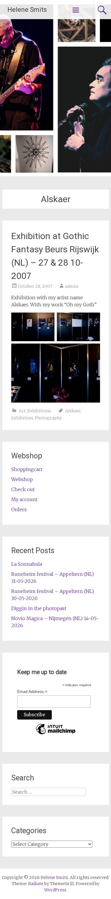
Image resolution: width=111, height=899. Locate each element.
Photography (48, 418)
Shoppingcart (26, 469)
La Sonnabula (26, 564)
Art (22, 410)
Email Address (32, 691)
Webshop (22, 479)
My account (24, 499)
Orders (19, 509)
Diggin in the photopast (38, 608)
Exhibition (22, 418)
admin (71, 286)
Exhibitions (39, 410)
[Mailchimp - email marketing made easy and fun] (55, 734)
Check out (23, 489)
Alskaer (73, 410)
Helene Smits (27, 9)
